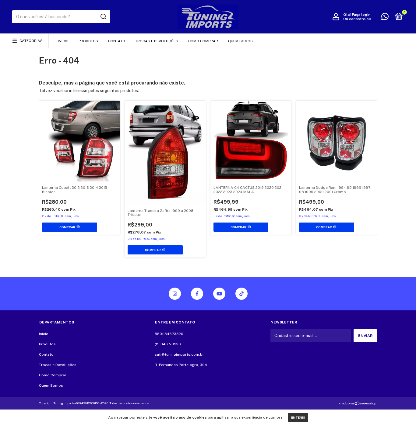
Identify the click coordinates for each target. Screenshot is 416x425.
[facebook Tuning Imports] (197, 294)
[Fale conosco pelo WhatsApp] (385, 18)
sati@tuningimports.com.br (179, 354)
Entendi (298, 417)
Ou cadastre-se (357, 19)
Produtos (88, 41)
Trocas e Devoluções (156, 41)
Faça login (361, 14)
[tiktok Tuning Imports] (241, 294)
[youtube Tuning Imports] (219, 294)
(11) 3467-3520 (168, 344)
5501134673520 (169, 334)
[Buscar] (103, 16)
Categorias (31, 41)
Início (63, 41)
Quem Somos (240, 41)
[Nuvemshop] (358, 404)
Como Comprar (203, 41)
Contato (116, 41)
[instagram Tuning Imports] (175, 294)
